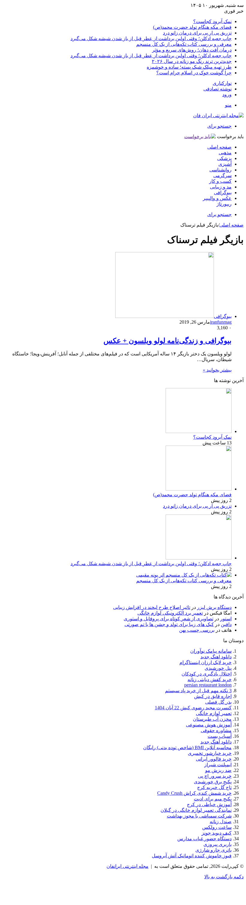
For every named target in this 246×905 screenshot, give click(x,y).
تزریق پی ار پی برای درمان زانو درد (197, 32)
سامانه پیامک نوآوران (211, 651)
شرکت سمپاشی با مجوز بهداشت (199, 815)
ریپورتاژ (224, 203)
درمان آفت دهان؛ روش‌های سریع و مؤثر (192, 49)
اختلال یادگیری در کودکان (207, 673)
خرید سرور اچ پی (215, 776)
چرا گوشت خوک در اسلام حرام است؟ (194, 72)
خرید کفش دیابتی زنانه (210, 679)
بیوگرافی (223, 192)
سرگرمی (222, 175)
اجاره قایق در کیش (213, 696)
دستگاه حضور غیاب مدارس (204, 838)
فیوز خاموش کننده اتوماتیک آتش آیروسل (192, 855)
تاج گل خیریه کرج (214, 787)
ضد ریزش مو (218, 770)
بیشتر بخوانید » (217, 369)
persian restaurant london (208, 684)
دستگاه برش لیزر (214, 607)
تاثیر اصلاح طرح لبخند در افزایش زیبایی (151, 607)
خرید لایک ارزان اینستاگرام (205, 662)
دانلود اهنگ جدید (216, 656)
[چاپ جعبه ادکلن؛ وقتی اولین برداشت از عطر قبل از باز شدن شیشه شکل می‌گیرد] (199, 557)
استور (226, 618)
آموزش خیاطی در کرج (209, 804)
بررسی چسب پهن (196, 630)
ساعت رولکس (217, 827)
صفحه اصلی (219, 147)
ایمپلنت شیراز (218, 764)
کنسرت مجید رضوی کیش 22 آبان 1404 (193, 707)
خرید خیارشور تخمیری (210, 753)
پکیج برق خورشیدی (213, 781)
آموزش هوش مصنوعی (209, 724)
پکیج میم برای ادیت (213, 798)
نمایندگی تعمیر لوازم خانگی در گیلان (196, 810)
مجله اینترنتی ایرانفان (127, 866)
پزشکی (224, 158)
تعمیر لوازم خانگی (214, 713)
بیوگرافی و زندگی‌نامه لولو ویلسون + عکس (168, 341)
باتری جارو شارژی (213, 850)
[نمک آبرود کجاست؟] (199, 431)
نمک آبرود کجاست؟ (212, 21)
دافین (226, 624)
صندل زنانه (221, 821)
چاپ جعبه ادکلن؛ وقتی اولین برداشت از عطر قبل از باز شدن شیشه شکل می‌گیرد (151, 38)
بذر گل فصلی (218, 702)
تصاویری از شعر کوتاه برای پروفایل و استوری (168, 618)
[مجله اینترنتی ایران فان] (218, 115)
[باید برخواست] (200, 136)
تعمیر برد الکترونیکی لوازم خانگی (170, 613)
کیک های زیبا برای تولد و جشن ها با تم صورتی (169, 624)
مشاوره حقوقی (216, 730)
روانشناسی (220, 169)
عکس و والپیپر (217, 198)
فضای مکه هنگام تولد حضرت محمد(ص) (192, 27)
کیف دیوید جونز (217, 832)
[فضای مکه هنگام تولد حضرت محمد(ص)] (199, 488)
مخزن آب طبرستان (212, 719)
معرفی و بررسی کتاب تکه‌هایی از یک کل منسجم (184, 44)
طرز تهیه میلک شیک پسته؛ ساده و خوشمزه (189, 67)
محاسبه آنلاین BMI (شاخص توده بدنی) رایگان (187, 747)
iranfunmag (221, 322)
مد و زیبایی (221, 186)
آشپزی (225, 164)
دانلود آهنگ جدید (216, 741)
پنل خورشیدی (218, 668)
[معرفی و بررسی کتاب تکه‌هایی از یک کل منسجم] (184, 574)
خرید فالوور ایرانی (214, 758)
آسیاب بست (220, 736)
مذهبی (225, 152)
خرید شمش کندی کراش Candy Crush (194, 793)
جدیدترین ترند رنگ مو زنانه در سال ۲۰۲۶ (192, 61)
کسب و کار (220, 181)
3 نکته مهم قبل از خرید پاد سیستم (198, 690)
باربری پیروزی (217, 844)
